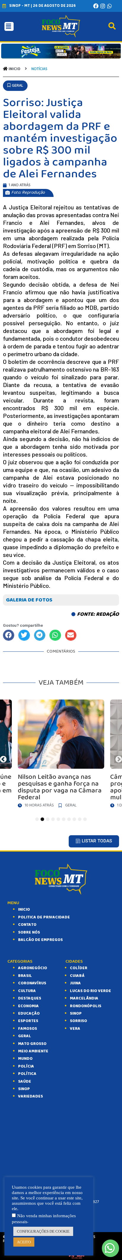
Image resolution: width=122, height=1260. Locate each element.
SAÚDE (24, 1081)
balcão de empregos (40, 940)
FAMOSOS (27, 1028)
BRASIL (25, 975)
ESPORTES (28, 1021)
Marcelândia (84, 998)
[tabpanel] (61, 755)
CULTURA (27, 991)
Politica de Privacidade (44, 917)
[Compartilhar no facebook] (8, 635)
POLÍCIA (26, 1066)
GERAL (24, 1036)
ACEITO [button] (24, 1242)
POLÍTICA (27, 1073)
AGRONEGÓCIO (32, 968)
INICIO (24, 909)
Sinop (76, 1013)
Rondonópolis (85, 1006)
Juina (75, 983)
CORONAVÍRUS (32, 983)
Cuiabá (77, 975)
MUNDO (25, 1058)
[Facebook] (96, 6)
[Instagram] (102, 6)
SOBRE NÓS (29, 932)
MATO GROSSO (32, 1043)
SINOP (24, 1089)
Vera (75, 1028)
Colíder (78, 968)
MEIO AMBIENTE (33, 1051)
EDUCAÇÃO (29, 1013)
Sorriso (78, 1021)
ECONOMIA (28, 1006)
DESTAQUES (29, 998)
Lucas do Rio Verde (90, 991)
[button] (15, 85)
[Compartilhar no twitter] (24, 635)
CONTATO (27, 924)
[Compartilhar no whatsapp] (55, 635)
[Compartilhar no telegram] (39, 635)
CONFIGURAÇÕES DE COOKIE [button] (43, 1231)
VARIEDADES (30, 1096)
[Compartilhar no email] (70, 635)
